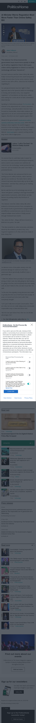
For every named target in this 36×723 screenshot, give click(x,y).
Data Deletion (8, 398)
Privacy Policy (28, 398)
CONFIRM (10, 391)
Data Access (18, 398)
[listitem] (18, 357)
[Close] (32, 325)
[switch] (28, 362)
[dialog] (18, 361)
